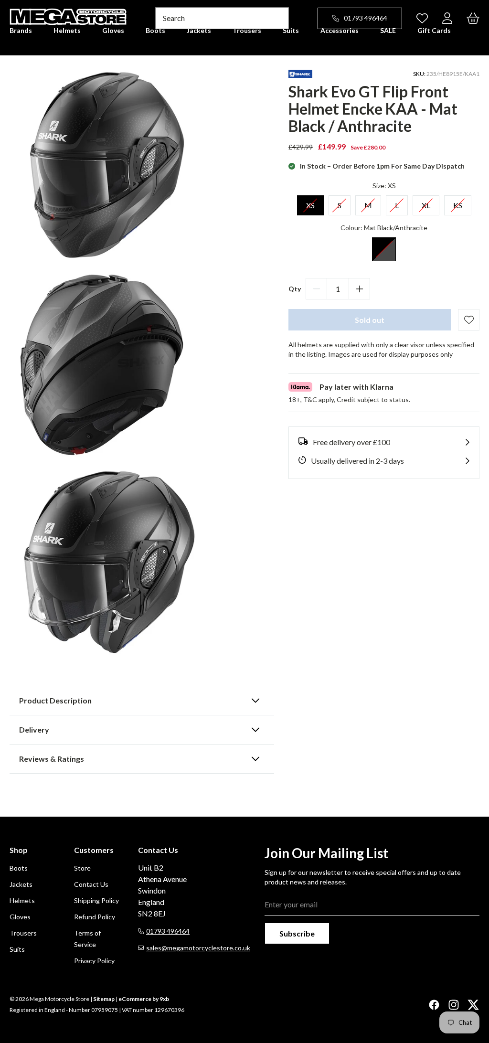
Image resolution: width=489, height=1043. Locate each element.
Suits (17, 949)
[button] (142, 700)
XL (426, 202)
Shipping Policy (96, 900)
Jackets (21, 884)
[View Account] (447, 18)
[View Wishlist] (422, 18)
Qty (294, 289)
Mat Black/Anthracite (384, 249)
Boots (19, 868)
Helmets (22, 900)
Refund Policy (94, 917)
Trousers (23, 933)
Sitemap (104, 998)
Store (82, 868)
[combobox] (222, 18)
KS (457, 202)
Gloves (20, 917)
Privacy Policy (94, 961)
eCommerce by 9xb (143, 998)
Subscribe (297, 933)
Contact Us (91, 884)
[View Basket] (473, 18)
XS (310, 202)
